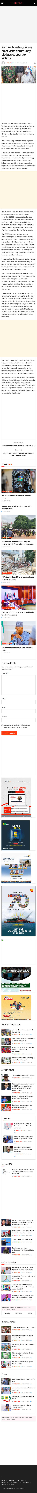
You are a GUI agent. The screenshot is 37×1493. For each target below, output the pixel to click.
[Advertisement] (18, 24)
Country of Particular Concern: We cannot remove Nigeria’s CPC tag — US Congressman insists (23, 1222)
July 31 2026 (25, 1409)
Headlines (11, 1480)
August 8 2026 (25, 1092)
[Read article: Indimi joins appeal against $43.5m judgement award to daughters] (8, 1149)
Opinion (3, 1484)
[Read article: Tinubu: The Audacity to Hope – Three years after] (6, 1407)
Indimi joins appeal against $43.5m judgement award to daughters (23, 1149)
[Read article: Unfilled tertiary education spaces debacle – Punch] (6, 1338)
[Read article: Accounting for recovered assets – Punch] (6, 1347)
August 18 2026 (26, 1034)
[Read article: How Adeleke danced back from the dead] (6, 1381)
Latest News (20, 1480)
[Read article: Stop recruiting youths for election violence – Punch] (6, 1355)
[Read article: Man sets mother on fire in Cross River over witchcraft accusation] (8, 1126)
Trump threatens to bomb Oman (22, 1239)
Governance (7, 491)
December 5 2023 (22, 63)
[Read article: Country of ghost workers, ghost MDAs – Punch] (6, 1364)
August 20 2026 (6, 547)
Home (3, 1480)
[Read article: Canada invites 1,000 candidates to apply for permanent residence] (6, 1233)
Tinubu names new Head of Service (23, 1075)
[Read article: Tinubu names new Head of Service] (6, 1077)
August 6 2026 (25, 1062)
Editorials (11, 1484)
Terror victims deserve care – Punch (23, 1327)
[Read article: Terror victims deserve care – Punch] (6, 1329)
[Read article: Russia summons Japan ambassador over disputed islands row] (6, 1250)
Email (3, 707)
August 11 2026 (26, 1366)
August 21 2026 (6, 500)
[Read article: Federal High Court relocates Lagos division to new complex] (6, 1060)
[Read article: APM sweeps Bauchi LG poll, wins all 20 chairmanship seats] (6, 1041)
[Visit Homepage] (18, 3)
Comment (5, 673)
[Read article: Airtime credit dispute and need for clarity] (6, 1399)
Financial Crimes (8, 608)
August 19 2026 (6, 617)
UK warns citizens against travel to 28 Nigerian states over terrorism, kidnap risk (23, 1171)
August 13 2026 (27, 1141)
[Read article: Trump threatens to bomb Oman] (6, 1242)
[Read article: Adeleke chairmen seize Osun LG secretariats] (6, 1032)
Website (4, 716)
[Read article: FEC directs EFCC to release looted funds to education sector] (18, 598)
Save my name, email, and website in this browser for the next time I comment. (16, 726)
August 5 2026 (25, 1401)
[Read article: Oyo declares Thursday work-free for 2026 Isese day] (6, 1278)
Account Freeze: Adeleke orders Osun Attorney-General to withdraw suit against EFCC (23, 1287)
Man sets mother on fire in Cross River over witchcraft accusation (22, 1126)
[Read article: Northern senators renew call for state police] (18, 481)
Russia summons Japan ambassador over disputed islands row (23, 1250)
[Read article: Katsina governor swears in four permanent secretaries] (6, 1107)
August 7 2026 (25, 1101)
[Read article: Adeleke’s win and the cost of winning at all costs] (6, 1390)
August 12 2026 (26, 1054)
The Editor (10, 63)
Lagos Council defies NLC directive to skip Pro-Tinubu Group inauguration (23, 1049)
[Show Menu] (2, 3)
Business (14, 1482)
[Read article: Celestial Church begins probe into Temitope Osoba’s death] (8, 1139)
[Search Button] (35, 3)
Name (4, 698)
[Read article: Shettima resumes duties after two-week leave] (18, 633)
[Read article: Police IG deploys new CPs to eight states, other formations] (6, 1099)
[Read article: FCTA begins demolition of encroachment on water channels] (18, 562)
